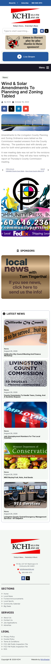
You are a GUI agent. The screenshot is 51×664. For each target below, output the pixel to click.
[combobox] (17, 31)
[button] (44, 67)
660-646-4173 (37, 3)
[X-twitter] (47, 31)
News (5, 77)
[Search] (35, 31)
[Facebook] (42, 31)
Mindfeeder (45, 659)
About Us (12, 3)
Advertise (25, 3)
